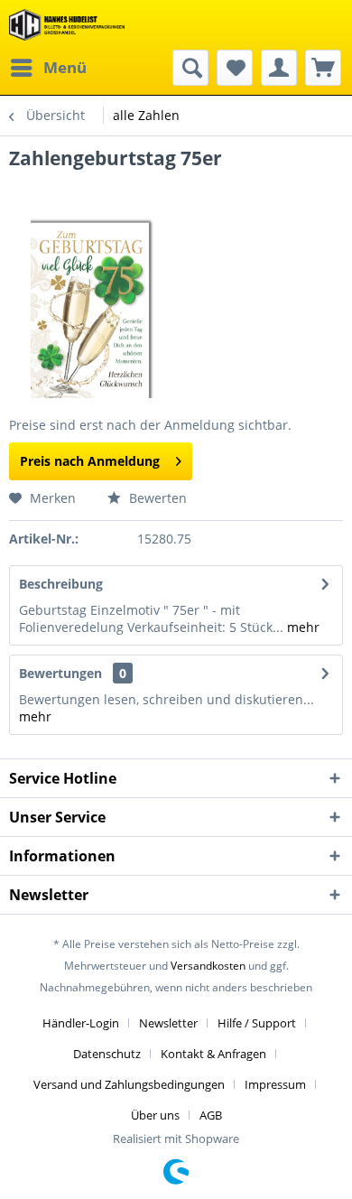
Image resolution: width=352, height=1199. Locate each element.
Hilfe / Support (257, 1023)
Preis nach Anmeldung (90, 460)
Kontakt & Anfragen (213, 1054)
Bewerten (156, 498)
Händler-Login (80, 1023)
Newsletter (168, 1023)
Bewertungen (60, 673)
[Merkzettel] (235, 68)
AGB (210, 1115)
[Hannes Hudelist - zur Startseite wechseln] (67, 25)
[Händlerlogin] (279, 68)
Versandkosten (208, 965)
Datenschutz (107, 1054)
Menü (65, 67)
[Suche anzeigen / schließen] (190, 68)
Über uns (155, 1115)
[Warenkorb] (323, 68)
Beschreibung (61, 583)
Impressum (275, 1084)
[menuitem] (48, 68)
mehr (301, 627)
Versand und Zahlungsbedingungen (129, 1084)
